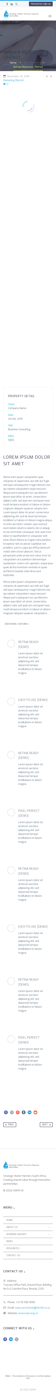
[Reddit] (35, 1112)
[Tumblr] (24, 1112)
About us (12, 1227)
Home (40, 20)
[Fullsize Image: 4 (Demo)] (28, 285)
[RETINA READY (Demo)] (28, 657)
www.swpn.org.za (28, 1313)
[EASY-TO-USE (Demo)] (28, 713)
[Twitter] (16, 4)
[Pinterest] (18, 1112)
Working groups (16, 1234)
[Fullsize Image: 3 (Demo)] (28, 229)
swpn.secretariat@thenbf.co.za (32, 1307)
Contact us (13, 1255)
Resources (12, 1248)
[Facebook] (7, 4)
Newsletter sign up (41, 3)
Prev (11, 1124)
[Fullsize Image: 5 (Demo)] (28, 342)
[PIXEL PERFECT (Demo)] (28, 826)
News (9, 1241)
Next (45, 1124)
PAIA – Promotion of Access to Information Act (28, 1377)
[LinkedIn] (11, 4)
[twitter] (17, 1340)
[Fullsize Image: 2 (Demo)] (28, 172)
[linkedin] (11, 1340)
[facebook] (5, 1340)
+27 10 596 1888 (25, 1302)
